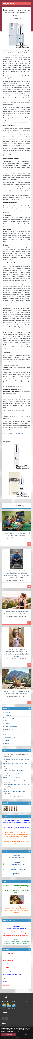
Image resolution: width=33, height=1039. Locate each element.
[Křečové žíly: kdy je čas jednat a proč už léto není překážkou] (5, 808)
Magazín (7, 712)
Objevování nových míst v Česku (11, 773)
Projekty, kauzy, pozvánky (11, 718)
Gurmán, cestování (10, 734)
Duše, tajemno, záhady (11, 726)
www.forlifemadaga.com (17, 386)
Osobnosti (7, 723)
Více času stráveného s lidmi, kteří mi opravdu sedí (16, 759)
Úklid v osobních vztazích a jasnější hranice (14, 766)
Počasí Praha (16, 855)
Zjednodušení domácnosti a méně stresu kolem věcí (16, 784)
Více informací (17, 1031)
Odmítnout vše (24, 1034)
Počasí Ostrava (16, 867)
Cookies (7, 743)
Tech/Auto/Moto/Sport (10, 737)
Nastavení (16, 1037)
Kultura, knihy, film (9, 715)
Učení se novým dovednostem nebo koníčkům (15, 780)
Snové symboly (9, 729)
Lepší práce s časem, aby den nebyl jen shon (14, 788)
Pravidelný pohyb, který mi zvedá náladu (13, 770)
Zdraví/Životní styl (17, 18)
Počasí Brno (16, 862)
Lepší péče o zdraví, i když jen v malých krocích (15, 763)
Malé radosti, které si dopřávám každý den (14, 791)
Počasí (28, 1001)
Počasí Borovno (16, 873)
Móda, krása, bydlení (10, 720)
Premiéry (7, 740)
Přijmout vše (9, 1034)
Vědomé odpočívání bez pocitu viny (12, 777)
